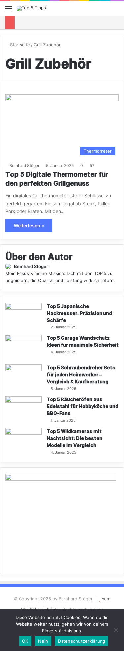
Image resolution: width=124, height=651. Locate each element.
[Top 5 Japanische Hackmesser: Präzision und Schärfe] (23, 315)
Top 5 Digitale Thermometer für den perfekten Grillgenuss (56, 179)
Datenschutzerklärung (81, 641)
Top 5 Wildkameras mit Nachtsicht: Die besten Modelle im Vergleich (74, 438)
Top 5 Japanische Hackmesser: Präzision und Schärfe (79, 313)
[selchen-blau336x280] (60, 479)
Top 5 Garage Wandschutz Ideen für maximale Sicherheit (83, 341)
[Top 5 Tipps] (31, 8)
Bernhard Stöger (24, 165)
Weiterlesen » (29, 225)
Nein (43, 641)
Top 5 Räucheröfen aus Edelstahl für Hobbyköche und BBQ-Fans (82, 407)
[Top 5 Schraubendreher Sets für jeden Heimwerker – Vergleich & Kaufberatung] (23, 376)
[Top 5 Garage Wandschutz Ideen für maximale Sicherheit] (23, 347)
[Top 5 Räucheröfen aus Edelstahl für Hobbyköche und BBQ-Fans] (23, 408)
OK (25, 641)
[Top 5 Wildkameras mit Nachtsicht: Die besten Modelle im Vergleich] (23, 440)
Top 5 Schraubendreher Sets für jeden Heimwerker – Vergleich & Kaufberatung (81, 375)
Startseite (19, 44)
